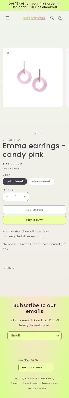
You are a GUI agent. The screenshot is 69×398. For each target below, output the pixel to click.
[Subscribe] (57, 335)
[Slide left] (26, 133)
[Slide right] (43, 133)
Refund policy (31, 383)
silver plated (43, 182)
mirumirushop (32, 378)
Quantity (8, 189)
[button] (7, 18)
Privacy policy (50, 383)
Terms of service (36, 388)
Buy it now (34, 220)
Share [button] (10, 267)
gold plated (14, 181)
